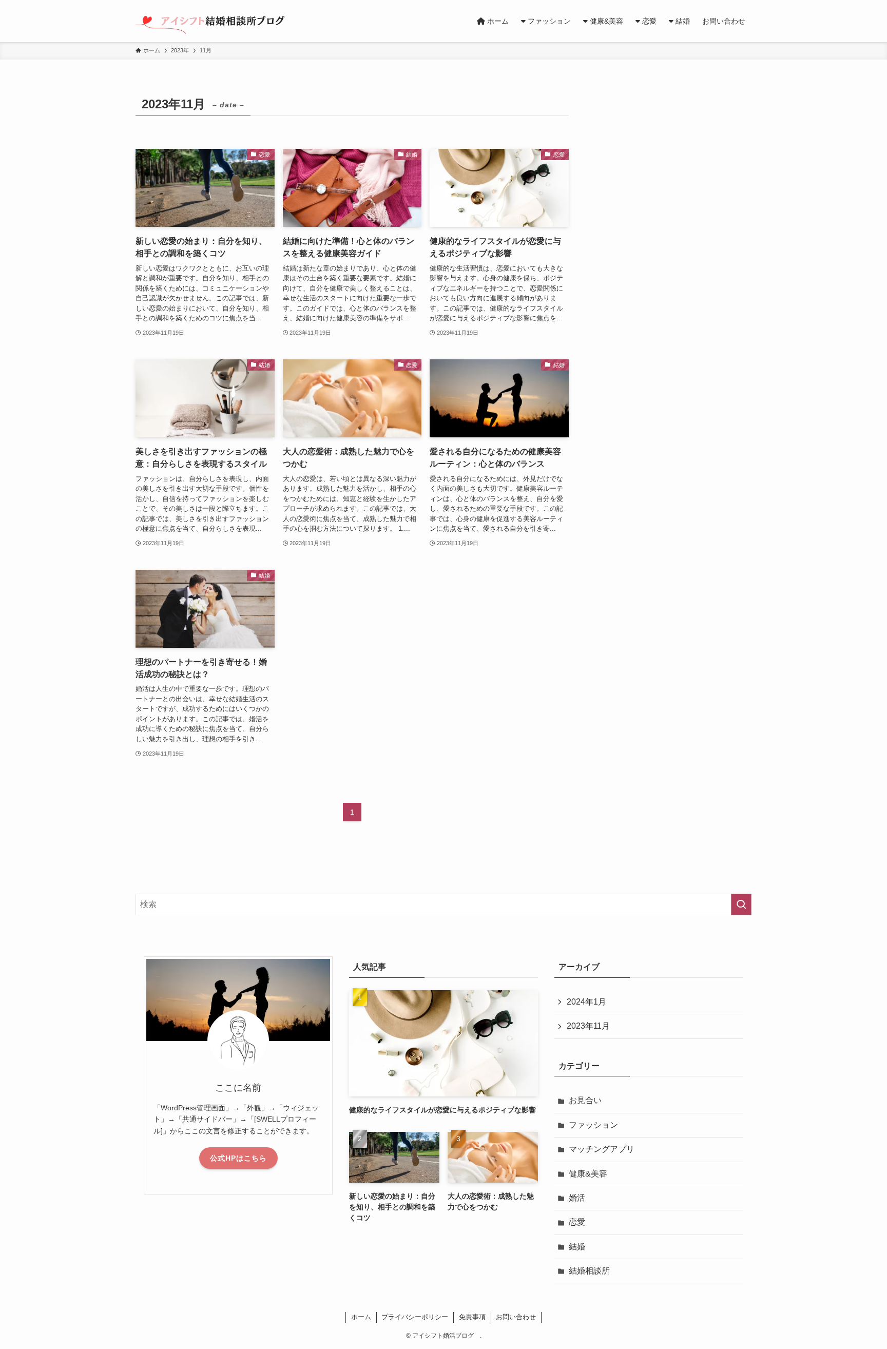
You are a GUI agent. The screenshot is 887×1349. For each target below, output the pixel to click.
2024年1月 (586, 1001)
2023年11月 (588, 1026)
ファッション (593, 1125)
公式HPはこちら (238, 1158)
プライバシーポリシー (414, 1317)
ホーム (361, 1317)
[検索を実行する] (741, 904)
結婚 (577, 1246)
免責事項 (472, 1317)
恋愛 (577, 1222)
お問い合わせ (516, 1317)
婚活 (577, 1197)
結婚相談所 (589, 1270)
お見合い (585, 1100)
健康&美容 (588, 1173)
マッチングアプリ (601, 1149)
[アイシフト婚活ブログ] (216, 21)
